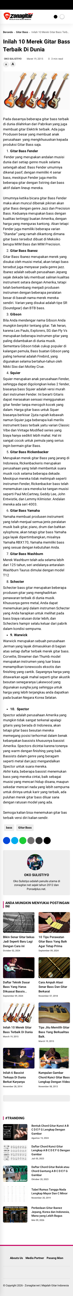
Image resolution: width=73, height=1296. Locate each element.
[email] (39, 840)
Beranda (8, 32)
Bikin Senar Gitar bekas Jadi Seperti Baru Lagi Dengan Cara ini (18, 941)
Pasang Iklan (55, 1258)
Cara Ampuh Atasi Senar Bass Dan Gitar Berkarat (53, 987)
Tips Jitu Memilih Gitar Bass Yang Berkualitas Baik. (54, 1032)
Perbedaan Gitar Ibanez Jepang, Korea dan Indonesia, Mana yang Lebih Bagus (50, 1211)
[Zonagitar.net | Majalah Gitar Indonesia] (18, 19)
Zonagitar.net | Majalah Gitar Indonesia (47, 1285)
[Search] (68, 5)
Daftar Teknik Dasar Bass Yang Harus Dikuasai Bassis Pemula (16, 987)
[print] (30, 840)
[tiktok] (29, 4)
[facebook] (5, 4)
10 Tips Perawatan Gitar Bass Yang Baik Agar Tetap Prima (53, 941)
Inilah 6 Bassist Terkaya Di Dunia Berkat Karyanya (14, 1077)
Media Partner (35, 1258)
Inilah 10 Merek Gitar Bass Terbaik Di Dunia (18, 1030)
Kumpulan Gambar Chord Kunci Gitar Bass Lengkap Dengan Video (54, 1077)
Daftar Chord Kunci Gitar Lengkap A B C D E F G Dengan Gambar (50, 1150)
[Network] (55, 17)
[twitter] (11, 4)
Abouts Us (16, 1258)
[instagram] (17, 4)
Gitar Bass (22, 32)
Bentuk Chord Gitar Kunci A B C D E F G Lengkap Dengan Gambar (50, 1129)
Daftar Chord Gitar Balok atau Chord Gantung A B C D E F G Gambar (50, 1170)
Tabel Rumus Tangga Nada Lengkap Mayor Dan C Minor (49, 1191)
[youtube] (23, 4)
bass (9, 827)
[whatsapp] (22, 840)
